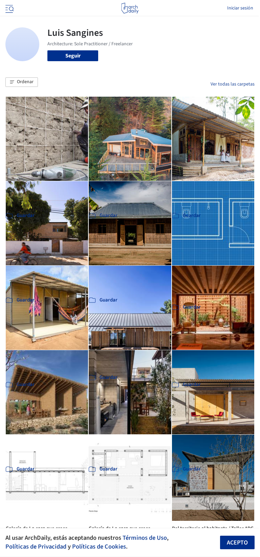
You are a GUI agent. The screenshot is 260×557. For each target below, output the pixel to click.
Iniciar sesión (240, 8)
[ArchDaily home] (129, 8)
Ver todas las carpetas (233, 84)
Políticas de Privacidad (35, 546)
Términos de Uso (145, 537)
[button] (21, 82)
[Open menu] (9, 8)
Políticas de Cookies (99, 546)
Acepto (237, 542)
